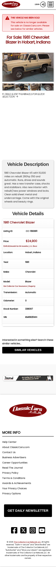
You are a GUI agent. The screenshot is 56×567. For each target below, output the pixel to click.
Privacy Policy (10, 473)
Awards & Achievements (16, 483)
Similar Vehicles (28, 350)
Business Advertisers (14, 457)
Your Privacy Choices (14, 488)
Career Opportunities (14, 462)
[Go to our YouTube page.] (42, 530)
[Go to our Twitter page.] (23, 530)
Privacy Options (11, 493)
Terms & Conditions (13, 478)
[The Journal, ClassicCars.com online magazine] (28, 378)
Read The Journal (12, 467)
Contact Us (9, 452)
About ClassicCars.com (16, 447)
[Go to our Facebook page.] (14, 530)
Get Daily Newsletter (28, 510)
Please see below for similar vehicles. (30, 27)
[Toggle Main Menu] (51, 4)
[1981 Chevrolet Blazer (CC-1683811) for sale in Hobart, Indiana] (28, 67)
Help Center (9, 442)
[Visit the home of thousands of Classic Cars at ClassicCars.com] (12, 4)
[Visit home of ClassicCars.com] (28, 415)
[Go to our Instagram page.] (33, 530)
